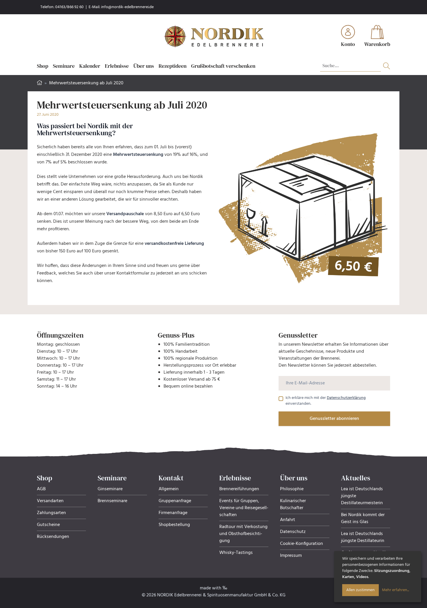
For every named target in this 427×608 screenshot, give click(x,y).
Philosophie (292, 489)
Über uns (143, 65)
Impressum (291, 555)
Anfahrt (287, 520)
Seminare (64, 65)
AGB (41, 489)
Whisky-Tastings (236, 553)
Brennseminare (112, 501)
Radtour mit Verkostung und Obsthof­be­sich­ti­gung (243, 534)
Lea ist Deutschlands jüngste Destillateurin (362, 537)
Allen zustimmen (360, 590)
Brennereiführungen (239, 489)
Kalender (89, 65)
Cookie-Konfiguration (301, 544)
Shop (42, 65)
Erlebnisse (117, 65)
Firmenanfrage (173, 513)
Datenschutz (293, 532)
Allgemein (169, 489)
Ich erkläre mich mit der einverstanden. (326, 401)
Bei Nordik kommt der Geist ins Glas (363, 518)
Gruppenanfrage (175, 501)
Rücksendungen (53, 537)
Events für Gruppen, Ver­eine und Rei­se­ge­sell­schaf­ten (243, 508)
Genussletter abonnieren (334, 418)
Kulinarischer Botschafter (293, 504)
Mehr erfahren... (395, 590)
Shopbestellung (174, 525)
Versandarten (50, 501)
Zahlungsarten (51, 513)
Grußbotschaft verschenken (223, 65)
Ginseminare (110, 489)
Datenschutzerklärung (346, 398)
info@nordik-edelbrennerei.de (127, 7)
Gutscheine (48, 525)
